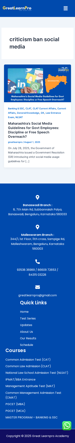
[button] (65, 8)
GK (42, 113)
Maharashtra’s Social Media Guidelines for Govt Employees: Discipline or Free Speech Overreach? (33, 129)
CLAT (28, 108)
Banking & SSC (16, 108)
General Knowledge (28, 113)
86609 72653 (47, 270)
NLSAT (19, 117)
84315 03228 (37, 275)
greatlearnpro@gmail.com (37, 295)
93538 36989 (26, 270)
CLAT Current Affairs (44, 108)
